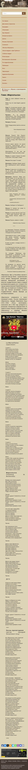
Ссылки (4, 80)
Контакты (4, 83)
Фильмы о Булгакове (7, 41)
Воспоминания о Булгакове (9, 59)
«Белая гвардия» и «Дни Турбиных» (11, 50)
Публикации (5, 65)
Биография (5, 26)
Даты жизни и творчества (8, 24)
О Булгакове (5, 29)
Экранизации (5, 71)
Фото (3, 68)
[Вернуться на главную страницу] (14, 3)
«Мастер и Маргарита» (8, 47)
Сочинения (5, 44)
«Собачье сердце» (7, 53)
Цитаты (4, 38)
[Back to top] (24, 766)
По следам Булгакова (7, 62)
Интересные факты (7, 35)
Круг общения (5, 32)
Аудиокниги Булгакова (8, 74)
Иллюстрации (5, 56)
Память (4, 77)
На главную (5, 21)
